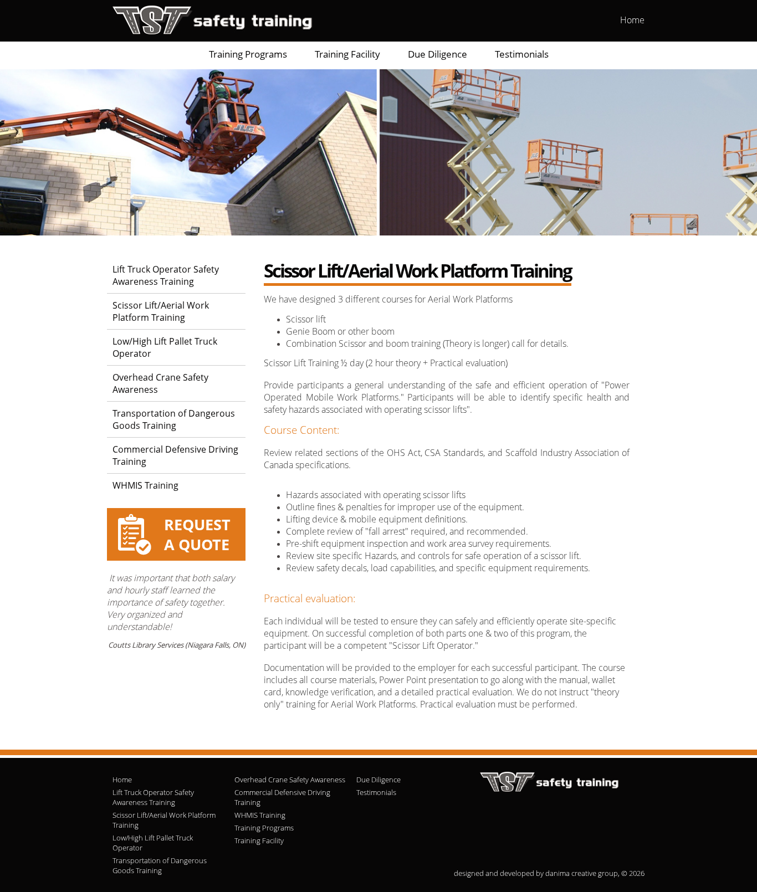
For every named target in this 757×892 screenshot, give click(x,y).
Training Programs (248, 53)
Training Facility (347, 53)
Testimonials (522, 53)
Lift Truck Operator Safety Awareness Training (165, 275)
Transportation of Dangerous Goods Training (173, 419)
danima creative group (581, 873)
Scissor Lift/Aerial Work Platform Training (160, 311)
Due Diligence (437, 53)
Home (632, 20)
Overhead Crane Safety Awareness (160, 383)
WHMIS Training (145, 485)
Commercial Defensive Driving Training (175, 455)
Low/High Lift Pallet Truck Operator (164, 347)
